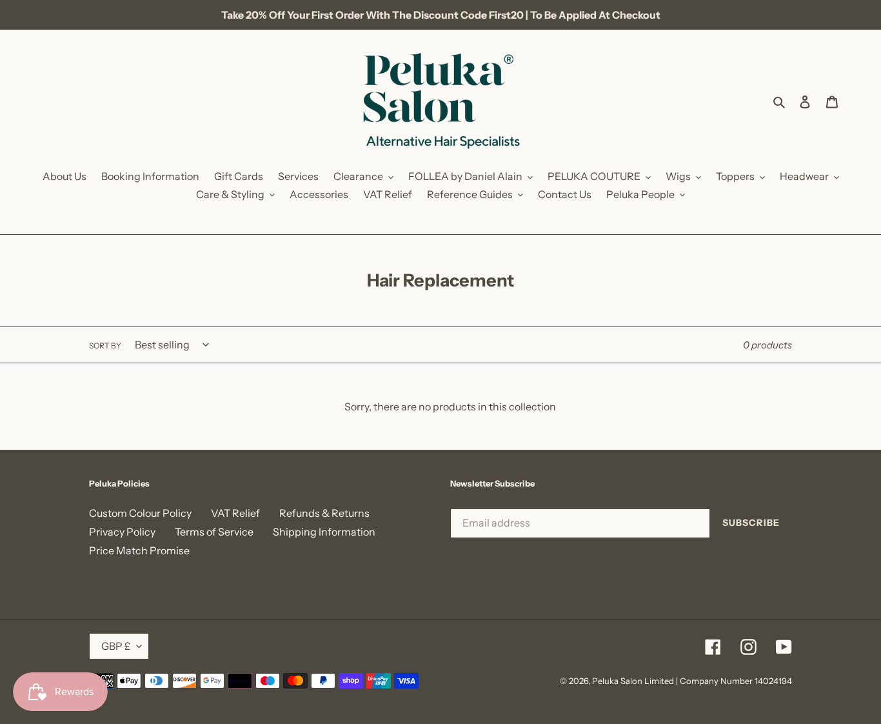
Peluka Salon (617, 681)
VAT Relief (235, 513)
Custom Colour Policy (140, 513)
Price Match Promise (139, 550)
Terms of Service (214, 531)
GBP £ (115, 645)
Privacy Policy (122, 531)
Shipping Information (324, 531)
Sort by (105, 345)
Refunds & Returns (324, 513)
